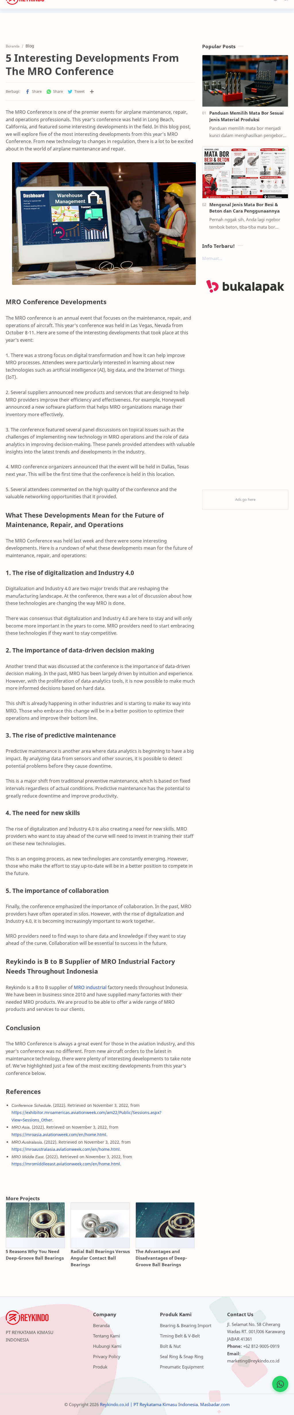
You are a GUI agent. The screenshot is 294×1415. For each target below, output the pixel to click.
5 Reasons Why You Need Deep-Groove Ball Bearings (35, 1254)
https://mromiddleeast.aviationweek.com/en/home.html (65, 1164)
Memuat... (212, 258)
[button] (33, 91)
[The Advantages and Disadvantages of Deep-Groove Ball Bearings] (165, 1220)
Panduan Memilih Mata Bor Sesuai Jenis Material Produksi (246, 116)
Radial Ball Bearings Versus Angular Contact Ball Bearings (100, 1257)
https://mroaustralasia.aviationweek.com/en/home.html (65, 1149)
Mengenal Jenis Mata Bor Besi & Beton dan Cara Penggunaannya (244, 208)
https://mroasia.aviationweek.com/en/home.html (58, 1134)
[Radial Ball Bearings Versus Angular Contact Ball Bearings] (100, 1220)
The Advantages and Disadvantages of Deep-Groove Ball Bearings (161, 1257)
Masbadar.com (215, 1404)
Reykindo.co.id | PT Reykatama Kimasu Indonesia (149, 1404)
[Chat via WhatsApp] (280, 1384)
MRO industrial (90, 987)
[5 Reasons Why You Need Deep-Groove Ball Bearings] (35, 1220)
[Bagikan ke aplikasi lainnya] (91, 91)
